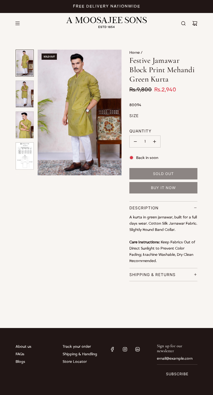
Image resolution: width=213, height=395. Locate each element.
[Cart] (195, 23)
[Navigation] (17, 23)
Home (135, 52)
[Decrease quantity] (135, 141)
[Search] (183, 23)
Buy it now (163, 187)
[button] (44, 112)
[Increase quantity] (154, 141)
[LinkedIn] (137, 349)
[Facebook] (112, 349)
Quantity (140, 131)
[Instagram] (125, 349)
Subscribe (177, 374)
